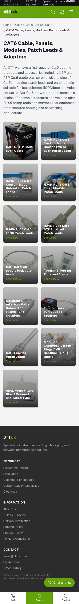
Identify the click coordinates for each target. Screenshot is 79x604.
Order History (12, 568)
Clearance (10, 491)
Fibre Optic (10, 474)
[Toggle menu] (71, 12)
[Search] (53, 12)
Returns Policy (13, 527)
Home (7, 25)
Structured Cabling (16, 468)
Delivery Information (16, 521)
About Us (9, 509)
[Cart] (62, 12)
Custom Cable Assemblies (21, 486)
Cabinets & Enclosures (18, 480)
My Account (11, 562)
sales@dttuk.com (15, 556)
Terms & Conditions (16, 539)
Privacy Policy (13, 533)
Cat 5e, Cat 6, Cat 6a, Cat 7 (33, 25)
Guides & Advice (14, 515)
